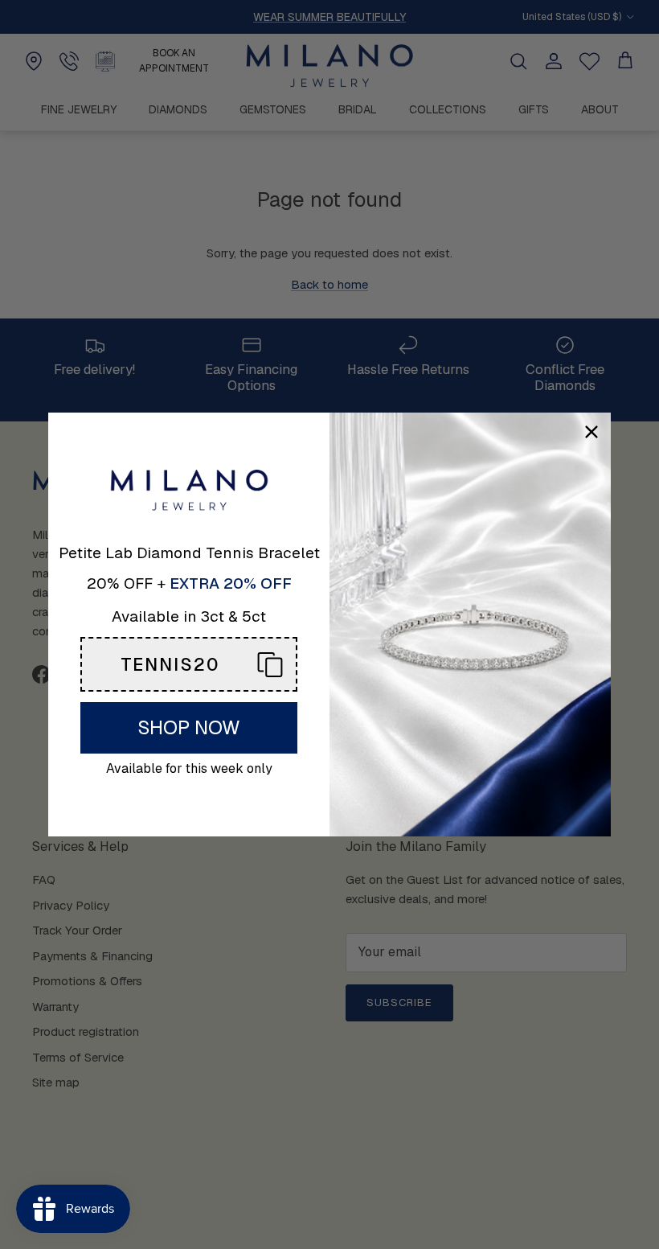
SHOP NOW (188, 727)
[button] (188, 664)
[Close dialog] (591, 432)
